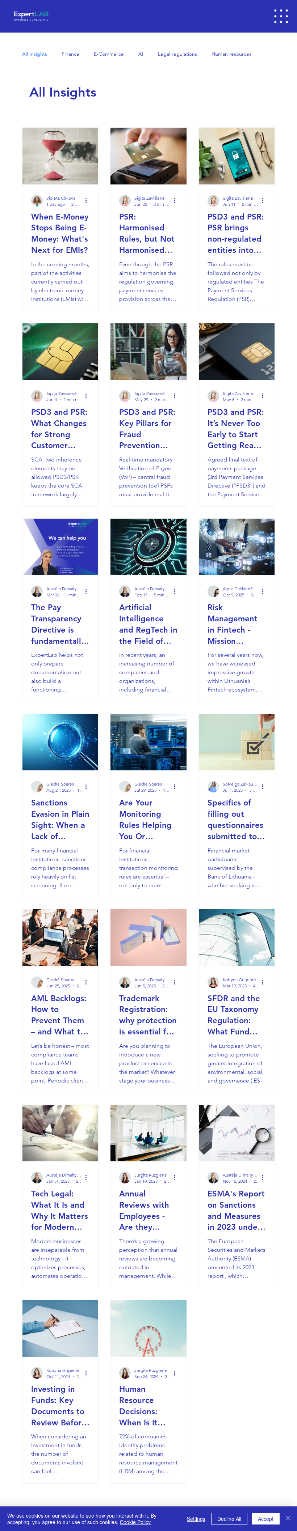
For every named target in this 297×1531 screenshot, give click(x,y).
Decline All (229, 1518)
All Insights (34, 54)
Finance (70, 54)
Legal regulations (177, 54)
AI (140, 54)
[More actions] (88, 200)
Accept (265, 1518)
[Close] (288, 1518)
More (217, 54)
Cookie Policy (135, 1522)
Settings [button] (196, 1518)
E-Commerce (109, 54)
